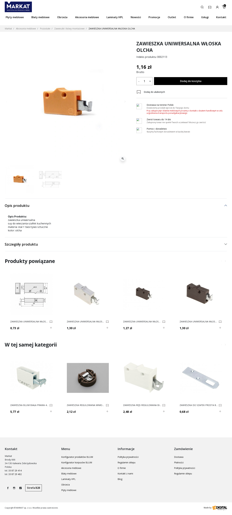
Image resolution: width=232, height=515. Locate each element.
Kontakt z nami (125, 473)
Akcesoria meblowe (26, 28)
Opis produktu (17, 205)
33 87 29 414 (15, 470)
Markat (8, 28)
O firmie (122, 467)
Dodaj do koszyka (190, 81)
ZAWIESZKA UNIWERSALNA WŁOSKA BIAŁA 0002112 (86, 321)
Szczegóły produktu (21, 244)
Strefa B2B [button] (33, 488)
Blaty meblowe (69, 473)
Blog (120, 479)
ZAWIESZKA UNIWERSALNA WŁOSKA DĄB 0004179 (199, 321)
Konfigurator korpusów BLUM (76, 462)
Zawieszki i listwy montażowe (69, 28)
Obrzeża (65, 484)
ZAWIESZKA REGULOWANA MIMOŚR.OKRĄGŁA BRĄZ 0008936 (86, 405)
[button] (202, 6)
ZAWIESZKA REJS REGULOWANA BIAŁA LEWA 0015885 (142, 405)
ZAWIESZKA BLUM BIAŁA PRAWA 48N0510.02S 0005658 (29, 405)
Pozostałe (45, 28)
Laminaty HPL (68, 479)
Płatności (179, 462)
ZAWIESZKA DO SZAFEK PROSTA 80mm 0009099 (199, 405)
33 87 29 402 (15, 474)
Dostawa (178, 456)
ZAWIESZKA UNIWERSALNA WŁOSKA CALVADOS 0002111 (29, 321)
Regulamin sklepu (126, 462)
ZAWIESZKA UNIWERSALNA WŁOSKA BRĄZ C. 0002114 (142, 321)
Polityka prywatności (128, 456)
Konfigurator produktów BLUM (77, 456)
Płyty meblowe (68, 490)
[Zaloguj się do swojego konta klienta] (217, 6)
